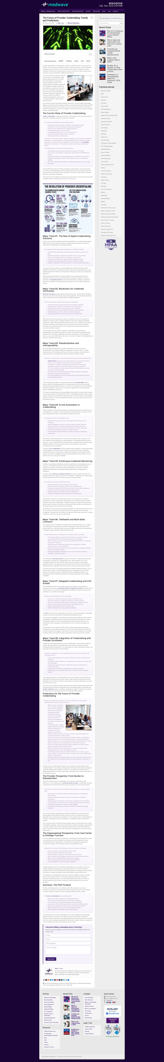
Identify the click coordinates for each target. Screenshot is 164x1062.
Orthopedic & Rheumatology (108, 143)
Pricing (87, 1015)
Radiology (103, 134)
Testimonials (88, 1013)
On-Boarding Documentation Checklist (51, 1034)
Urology (103, 167)
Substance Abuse (105, 118)
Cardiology (104, 130)
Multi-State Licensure (60, 985)
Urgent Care (104, 137)
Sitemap (87, 1031)
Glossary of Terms (49, 1047)
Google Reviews (89, 1033)
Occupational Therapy (107, 232)
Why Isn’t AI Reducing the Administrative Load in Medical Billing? (115, 34)
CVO (46, 613)
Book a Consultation (90, 1008)
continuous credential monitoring (61, 474)
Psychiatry (103, 103)
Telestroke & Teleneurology (108, 207)
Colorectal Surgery (106, 170)
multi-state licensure (57, 558)
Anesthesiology (105, 140)
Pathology (103, 186)
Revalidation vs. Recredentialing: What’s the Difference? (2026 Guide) (113, 78)
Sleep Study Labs (105, 226)
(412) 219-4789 (116, 6)
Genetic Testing (105, 152)
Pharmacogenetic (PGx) (107, 164)
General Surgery (105, 124)
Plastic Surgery (105, 112)
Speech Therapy (105, 223)
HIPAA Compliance (90, 1026)
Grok (82, 61)
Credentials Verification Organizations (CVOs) (70, 588)
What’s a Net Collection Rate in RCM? (113, 60)
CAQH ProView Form (50, 1031)
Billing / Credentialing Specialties (90, 1003)
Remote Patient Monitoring (108, 214)
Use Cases (88, 1011)
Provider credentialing (49, 116)
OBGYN (103, 192)
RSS (121, 3)
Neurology (103, 204)
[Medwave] (82, 4)
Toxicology (104, 177)
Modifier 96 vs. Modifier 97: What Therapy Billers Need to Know (114, 68)
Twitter (117, 3)
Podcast (46, 1044)
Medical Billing (48, 1006)
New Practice (88, 1017)
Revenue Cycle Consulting (51, 1022)
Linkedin (114, 3)
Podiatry (103, 201)
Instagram (112, 3)
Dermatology (104, 127)
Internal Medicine (105, 198)
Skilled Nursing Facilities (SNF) (109, 115)
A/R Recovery (48, 1020)
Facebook (110, 3)
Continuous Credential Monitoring (67, 983)
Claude (76, 61)
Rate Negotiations (49, 1004)
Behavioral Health (105, 90)
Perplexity (68, 61)
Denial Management (49, 1017)
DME (102, 94)
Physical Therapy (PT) (107, 229)
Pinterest (113, 1002)
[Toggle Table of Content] (89, 54)
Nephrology (104, 195)
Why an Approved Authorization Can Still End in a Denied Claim (114, 43)
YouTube (119, 3)
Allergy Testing (105, 180)
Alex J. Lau (61, 23)
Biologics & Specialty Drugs (108, 235)
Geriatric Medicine (106, 155)
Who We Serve (89, 1000)
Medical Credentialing (73, 23)
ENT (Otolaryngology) (107, 146)
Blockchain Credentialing (51, 983)
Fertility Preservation (106, 174)
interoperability (80, 382)
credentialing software (56, 279)
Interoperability (50, 985)
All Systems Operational (112, 1036)
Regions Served (89, 1006)
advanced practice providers (70, 783)
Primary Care (104, 97)
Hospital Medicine (105, 149)
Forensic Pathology (106, 189)
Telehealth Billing (48, 1009)
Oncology (103, 183)
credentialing (85, 142)
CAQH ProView (52, 361)
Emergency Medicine (106, 121)
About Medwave (89, 997)
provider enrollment (48, 689)
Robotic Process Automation (48, 1014)
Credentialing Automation (84, 983)
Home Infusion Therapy (107, 220)
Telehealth (69, 985)
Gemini (88, 61)
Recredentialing (48, 1000)
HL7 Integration (48, 1011)
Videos (46, 1042)
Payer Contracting (49, 1002)
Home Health (104, 106)
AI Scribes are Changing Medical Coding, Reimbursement (113, 52)
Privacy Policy (88, 1029)
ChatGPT (61, 61)
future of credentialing (53, 896)
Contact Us (109, 1000)
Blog (45, 1037)
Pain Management (106, 109)
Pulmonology (104, 161)
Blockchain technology (49, 294)
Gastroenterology (105, 158)
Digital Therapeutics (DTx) (108, 210)
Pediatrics (103, 100)
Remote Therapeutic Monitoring (109, 217)
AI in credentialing (55, 448)
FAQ (45, 1040)
